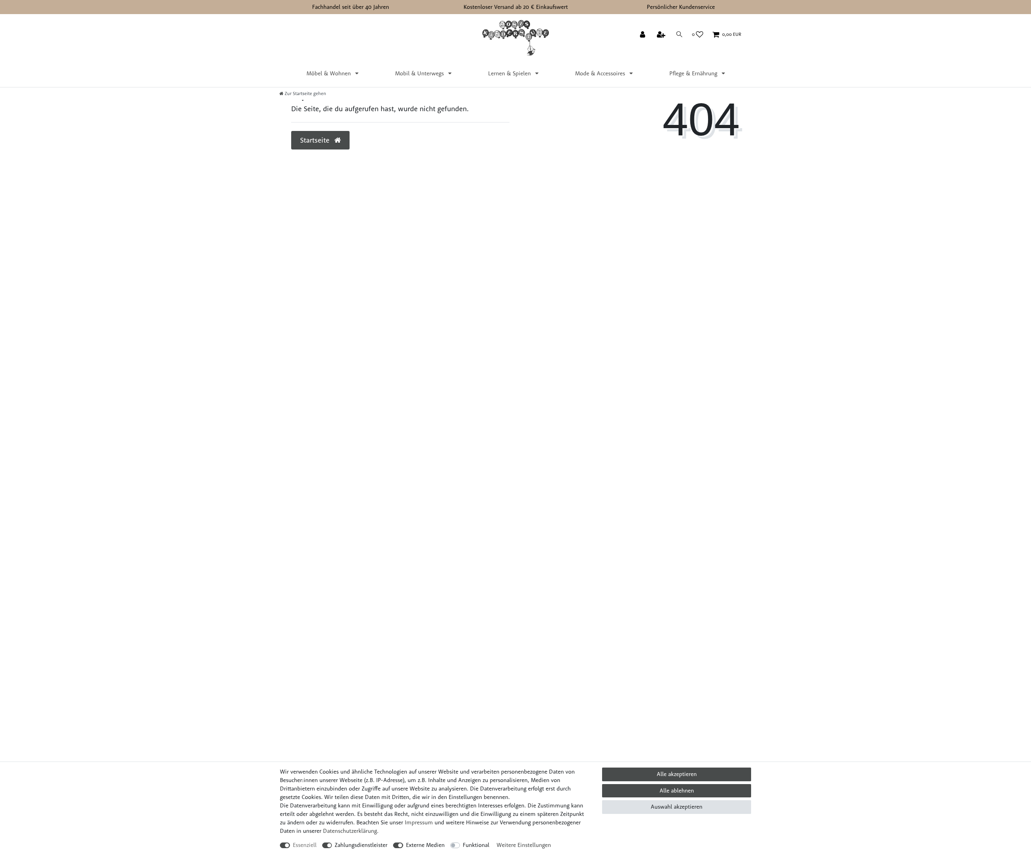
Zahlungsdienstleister (361, 845)
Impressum (419, 822)
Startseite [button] (315, 139)
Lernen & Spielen (510, 73)
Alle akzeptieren (677, 774)
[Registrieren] (661, 35)
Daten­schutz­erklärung (350, 830)
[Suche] (679, 34)
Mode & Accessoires (601, 73)
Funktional (476, 845)
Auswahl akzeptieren (676, 806)
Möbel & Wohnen (329, 73)
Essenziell (305, 845)
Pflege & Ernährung (694, 73)
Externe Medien (425, 845)
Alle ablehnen (677, 790)
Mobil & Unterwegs (420, 73)
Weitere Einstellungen (524, 845)
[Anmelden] (643, 35)
